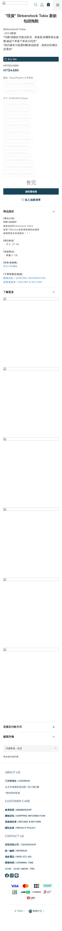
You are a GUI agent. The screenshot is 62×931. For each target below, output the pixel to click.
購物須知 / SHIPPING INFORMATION (24, 278)
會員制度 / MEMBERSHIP (18, 809)
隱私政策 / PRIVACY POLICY (20, 827)
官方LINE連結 (10, 266)
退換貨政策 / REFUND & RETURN (22, 282)
